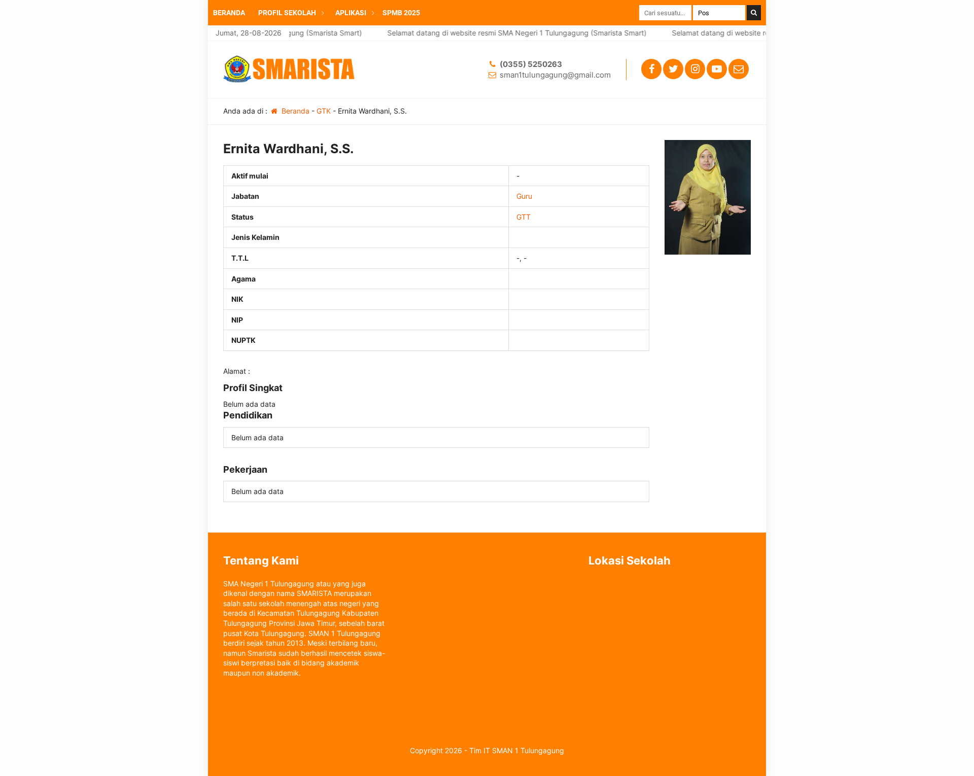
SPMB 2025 (401, 13)
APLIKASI (350, 13)
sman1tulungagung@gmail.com (555, 75)
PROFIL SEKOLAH (287, 13)
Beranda (294, 111)
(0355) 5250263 (531, 64)
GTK (324, 111)
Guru (524, 196)
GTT (523, 217)
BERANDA (229, 13)
